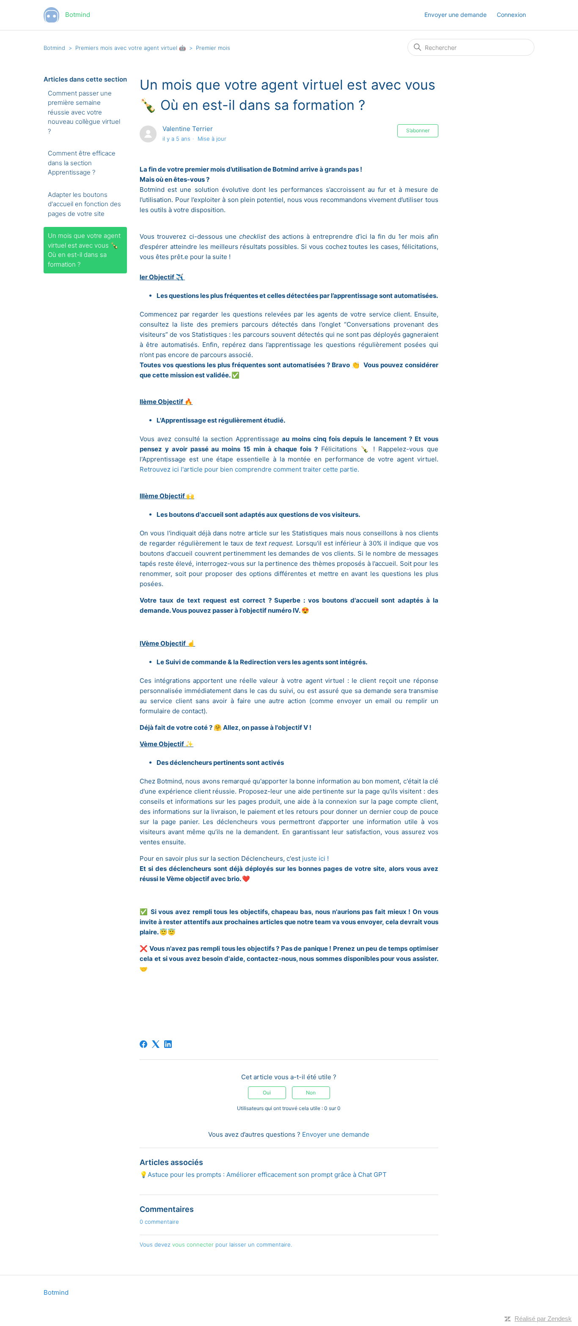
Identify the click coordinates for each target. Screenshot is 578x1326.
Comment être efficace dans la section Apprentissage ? (82, 162)
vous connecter (193, 1244)
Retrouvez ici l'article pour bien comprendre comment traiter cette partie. (250, 469)
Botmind (54, 47)
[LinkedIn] (168, 1044)
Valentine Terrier (187, 129)
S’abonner (417, 130)
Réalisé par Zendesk (543, 1318)
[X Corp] (156, 1044)
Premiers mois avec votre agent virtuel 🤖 (131, 47)
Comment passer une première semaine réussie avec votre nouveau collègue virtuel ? (84, 112)
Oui (267, 1092)
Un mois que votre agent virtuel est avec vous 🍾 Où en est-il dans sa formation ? (84, 250)
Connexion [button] (511, 14)
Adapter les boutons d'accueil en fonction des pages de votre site (84, 204)
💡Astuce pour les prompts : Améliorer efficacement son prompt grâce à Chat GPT (263, 1174)
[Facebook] (143, 1044)
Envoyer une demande (455, 14)
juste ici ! (315, 858)
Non (311, 1092)
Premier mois (213, 47)
